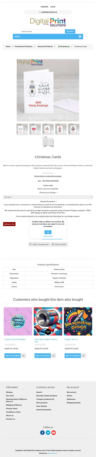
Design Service (71, 339)
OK (48, 232)
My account (71, 392)
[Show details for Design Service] (78, 321)
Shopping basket (74, 403)
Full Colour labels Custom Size (46, 340)
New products (42, 403)
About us (9, 415)
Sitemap (9, 392)
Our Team (10, 396)
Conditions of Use (13, 412)
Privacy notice (11, 408)
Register (44, 7)
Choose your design (47, 193)
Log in (52, 7)
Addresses (71, 399)
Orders (69, 396)
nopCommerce (52, 453)
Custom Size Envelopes (14, 339)
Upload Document (47, 201)
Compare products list (45, 399)
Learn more (48, 236)
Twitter (48, 432)
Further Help (48, 185)
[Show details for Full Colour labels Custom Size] (48, 321)
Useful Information (43, 410)
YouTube (53, 432)
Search (39, 392)
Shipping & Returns (14, 405)
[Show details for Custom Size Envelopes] (17, 321)
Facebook (42, 432)
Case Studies (41, 406)
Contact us (10, 419)
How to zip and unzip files (48, 189)
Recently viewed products (46, 396)
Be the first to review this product (48, 176)
